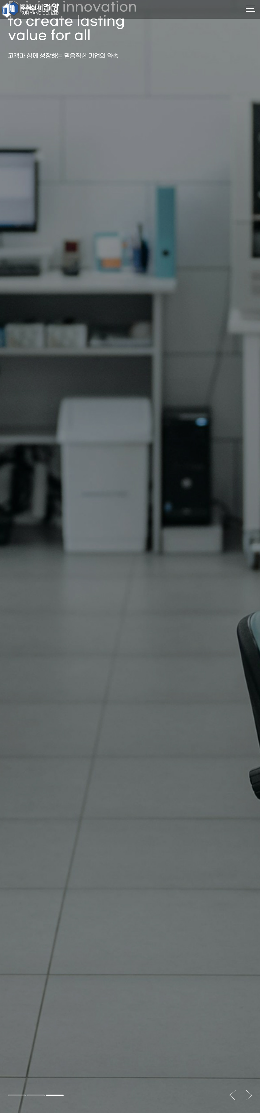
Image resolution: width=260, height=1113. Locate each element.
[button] (17, 1095)
